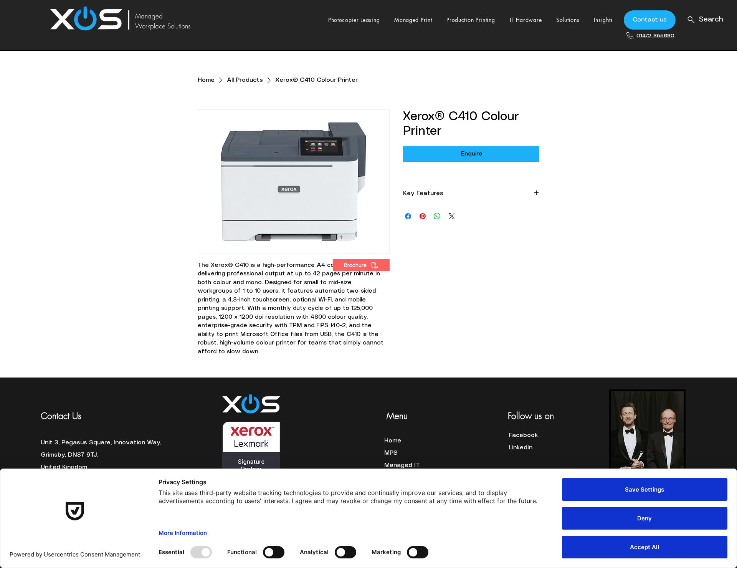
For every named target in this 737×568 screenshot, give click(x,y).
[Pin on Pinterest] (422, 216)
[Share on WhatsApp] (437, 216)
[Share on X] (451, 216)
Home (392, 441)
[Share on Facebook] (408, 216)
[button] (354, 19)
